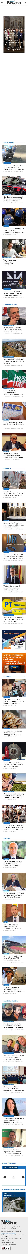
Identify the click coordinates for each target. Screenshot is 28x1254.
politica (6, 859)
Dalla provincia (10, 1167)
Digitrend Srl (17, 1238)
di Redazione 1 (7, 171)
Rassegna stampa (9, 1021)
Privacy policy (5, 1240)
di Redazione (18, 28)
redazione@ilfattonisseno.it (8, 1233)
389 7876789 (4, 1236)
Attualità (6, 697)
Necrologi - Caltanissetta (9, 1194)
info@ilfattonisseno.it (18, 1235)
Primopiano (7, 163)
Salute (6, 922)
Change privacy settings (7, 1242)
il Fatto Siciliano (8, 325)
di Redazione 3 (7, 1029)
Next (23, 1177)
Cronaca (6, 226)
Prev (5, 1177)
